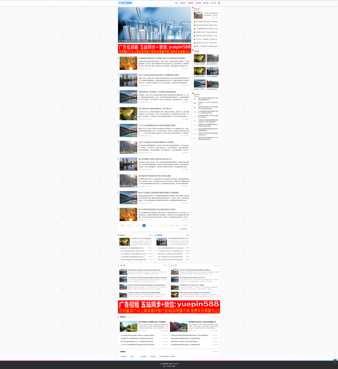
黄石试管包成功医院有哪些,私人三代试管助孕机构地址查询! (208, 138)
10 (166, 225)
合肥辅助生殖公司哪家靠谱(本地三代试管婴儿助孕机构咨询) (208, 125)
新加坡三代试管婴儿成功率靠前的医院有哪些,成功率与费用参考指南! (146, 285)
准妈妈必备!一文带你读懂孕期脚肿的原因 (132, 248)
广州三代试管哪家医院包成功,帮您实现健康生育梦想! (157, 125)
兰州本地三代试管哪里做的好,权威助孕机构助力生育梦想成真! (138, 344)
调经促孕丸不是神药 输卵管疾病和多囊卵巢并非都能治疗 (195, 270)
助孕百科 (183, 3)
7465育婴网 (123, 356)
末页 (177, 225)
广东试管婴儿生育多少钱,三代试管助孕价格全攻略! (171, 251)
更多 (150, 235)
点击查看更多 (183, 229)
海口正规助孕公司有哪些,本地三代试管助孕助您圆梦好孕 (208, 99)
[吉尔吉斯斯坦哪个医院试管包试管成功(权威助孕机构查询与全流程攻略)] (123, 279)
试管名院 (198, 3)
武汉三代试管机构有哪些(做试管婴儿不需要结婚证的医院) (158, 75)
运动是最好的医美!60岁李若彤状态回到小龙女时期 (208, 116)
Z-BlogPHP (169, 366)
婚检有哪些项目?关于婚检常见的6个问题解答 (191, 285)
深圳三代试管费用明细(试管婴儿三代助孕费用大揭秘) (171, 248)
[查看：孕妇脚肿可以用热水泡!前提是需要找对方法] (124, 241)
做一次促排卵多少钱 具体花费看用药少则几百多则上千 (134, 254)
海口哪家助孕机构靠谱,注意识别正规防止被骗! (154, 176)
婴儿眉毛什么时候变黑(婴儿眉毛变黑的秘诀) (205, 89)
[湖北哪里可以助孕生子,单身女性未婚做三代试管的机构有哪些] (179, 326)
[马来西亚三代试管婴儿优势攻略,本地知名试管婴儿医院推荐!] (123, 294)
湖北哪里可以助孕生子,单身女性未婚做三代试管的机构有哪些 (208, 107)
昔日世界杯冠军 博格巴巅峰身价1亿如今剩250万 (155, 109)
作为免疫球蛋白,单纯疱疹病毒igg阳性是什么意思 (134, 257)
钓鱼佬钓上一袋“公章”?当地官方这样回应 (208, 103)
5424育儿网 (153, 356)
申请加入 (215, 351)
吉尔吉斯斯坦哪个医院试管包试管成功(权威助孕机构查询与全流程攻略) (147, 277)
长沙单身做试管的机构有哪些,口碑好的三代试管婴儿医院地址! (208, 112)
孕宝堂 (131, 356)
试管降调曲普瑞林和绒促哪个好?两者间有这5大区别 (179, 238)
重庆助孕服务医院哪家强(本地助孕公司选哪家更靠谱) (208, 129)
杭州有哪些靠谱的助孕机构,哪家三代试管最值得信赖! (185, 344)
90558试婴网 (143, 356)
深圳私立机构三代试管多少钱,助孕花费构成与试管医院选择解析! (171, 254)
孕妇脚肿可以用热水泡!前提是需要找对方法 (142, 238)
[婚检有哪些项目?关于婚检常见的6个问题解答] (175, 287)
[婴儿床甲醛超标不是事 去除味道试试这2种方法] (175, 279)
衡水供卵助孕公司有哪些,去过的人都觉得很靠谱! (184, 341)
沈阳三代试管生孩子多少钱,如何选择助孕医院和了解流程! (171, 257)
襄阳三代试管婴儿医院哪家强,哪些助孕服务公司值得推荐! (158, 193)
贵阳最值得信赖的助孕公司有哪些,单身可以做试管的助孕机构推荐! (161, 58)
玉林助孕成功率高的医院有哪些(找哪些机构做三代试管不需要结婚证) (208, 121)
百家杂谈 (142, 119)
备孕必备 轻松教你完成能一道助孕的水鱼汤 (132, 251)
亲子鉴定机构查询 (164, 356)
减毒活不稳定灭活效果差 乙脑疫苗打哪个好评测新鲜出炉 (195, 293)
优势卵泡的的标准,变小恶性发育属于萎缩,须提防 (134, 259)
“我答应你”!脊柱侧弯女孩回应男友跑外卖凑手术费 (208, 134)
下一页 (171, 225)
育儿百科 (213, 3)
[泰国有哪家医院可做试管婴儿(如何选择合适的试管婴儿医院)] (123, 272)
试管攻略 (190, 3)
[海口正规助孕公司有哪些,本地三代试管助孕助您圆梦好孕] (128, 326)
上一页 (128, 225)
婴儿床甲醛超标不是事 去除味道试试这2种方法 (154, 159)
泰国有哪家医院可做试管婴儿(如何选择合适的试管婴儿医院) (144, 270)
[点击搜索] (219, 3)
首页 (176, 3)
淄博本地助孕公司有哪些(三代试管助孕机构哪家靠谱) (157, 92)
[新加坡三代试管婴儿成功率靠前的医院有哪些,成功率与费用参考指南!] (123, 287)
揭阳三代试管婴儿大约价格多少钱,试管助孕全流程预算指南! (171, 259)
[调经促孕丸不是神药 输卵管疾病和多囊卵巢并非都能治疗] (175, 272)
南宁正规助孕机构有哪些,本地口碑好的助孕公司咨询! (157, 209)
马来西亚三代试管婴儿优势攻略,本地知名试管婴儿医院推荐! (144, 293)
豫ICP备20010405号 (172, 364)
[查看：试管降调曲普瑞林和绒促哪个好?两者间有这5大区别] (162, 241)
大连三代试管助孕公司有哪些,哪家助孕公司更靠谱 (156, 142)
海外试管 (206, 3)
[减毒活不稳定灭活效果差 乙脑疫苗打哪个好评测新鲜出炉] (175, 294)
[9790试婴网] (126, 3)
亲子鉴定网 (172, 356)
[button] (154, 8)
